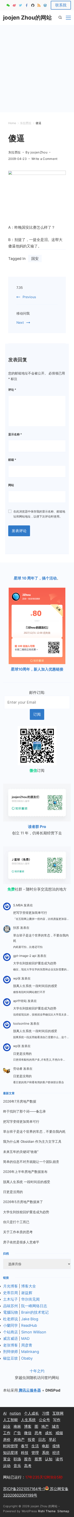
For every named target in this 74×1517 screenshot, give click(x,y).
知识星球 (10, 1452)
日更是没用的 (22, 1054)
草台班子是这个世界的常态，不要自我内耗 (41, 938)
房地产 (19, 1439)
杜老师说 (11, 1319)
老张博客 (10, 1345)
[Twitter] (20, 5)
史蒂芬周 (10, 1293)
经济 (56, 1452)
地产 (45, 1426)
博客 (27, 1426)
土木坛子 (10, 1299)
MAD (25, 1338)
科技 (24, 1452)
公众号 (44, 1420)
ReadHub (29, 1325)
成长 (48, 1433)
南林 (17, 1426)
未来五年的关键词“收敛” (20, 1152)
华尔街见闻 (30, 1299)
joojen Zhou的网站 (27, 17)
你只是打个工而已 (16, 1222)
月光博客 (10, 1286)
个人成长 (31, 1413)
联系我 (60, 5)
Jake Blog (29, 1319)
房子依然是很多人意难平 (21, 1242)
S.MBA (18, 905)
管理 (35, 1452)
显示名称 (15, 434)
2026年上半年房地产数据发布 (25, 1172)
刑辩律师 (10, 1351)
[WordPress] (45, 5)
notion (15, 1413)
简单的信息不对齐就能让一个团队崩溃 (31, 1162)
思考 (38, 1433)
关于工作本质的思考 (18, 1232)
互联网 (58, 1413)
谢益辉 (26, 1293)
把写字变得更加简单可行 (30, 913)
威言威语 (10, 1338)
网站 (11, 485)
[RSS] (38, 5)
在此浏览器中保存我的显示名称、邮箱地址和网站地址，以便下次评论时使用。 (39, 514)
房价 (6, 1439)
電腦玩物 (10, 1312)
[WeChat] (8, 5)
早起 (52, 1439)
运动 (6, 1466)
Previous (29, 297)
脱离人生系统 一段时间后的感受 (35, 986)
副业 (6, 1426)
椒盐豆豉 (10, 1358)
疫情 (56, 1446)
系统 (45, 1452)
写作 (56, 1420)
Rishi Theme (47, 1511)
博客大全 (28, 1286)
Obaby (27, 1358)
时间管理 (10, 1446)
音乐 (17, 1466)
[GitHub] (32, 5)
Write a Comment (44, 159)
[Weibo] (14, 5)
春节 (24, 1446)
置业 (6, 1459)
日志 (42, 1439)
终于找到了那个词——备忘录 (24, 1111)
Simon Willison (33, 1332)
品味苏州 (10, 1306)
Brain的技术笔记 (35, 1312)
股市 (27, 1459)
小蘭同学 (10, 1325)
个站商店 (10, 1332)
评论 (12, 389)
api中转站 (20, 1001)
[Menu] (68, 18)
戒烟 (59, 1433)
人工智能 (10, 1420)
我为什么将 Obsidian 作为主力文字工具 (32, 1141)
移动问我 (23, 313)
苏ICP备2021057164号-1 (24, 1489)
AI (5, 1413)
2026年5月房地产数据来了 (23, 1202)
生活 (35, 1446)
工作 (6, 1433)
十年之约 (37, 1371)
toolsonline (21, 1023)
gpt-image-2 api (24, 956)
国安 (35, 258)
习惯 (45, 1413)
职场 (17, 1459)
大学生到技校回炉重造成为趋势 (34, 963)
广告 (17, 1433)
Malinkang (30, 1351)
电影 (45, 1446)
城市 (55, 1426)
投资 (31, 1439)
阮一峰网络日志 (34, 1306)
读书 (59, 1459)
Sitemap (63, 1511)
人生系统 (28, 1420)
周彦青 (26, 1345)
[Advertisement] (37, 64)
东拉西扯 (14, 152)
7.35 (19, 287)
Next (20, 322)
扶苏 (16, 928)
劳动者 (17, 1069)
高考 (27, 1466)
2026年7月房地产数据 (19, 1101)
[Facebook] (26, 5)
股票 (38, 1459)
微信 (27, 1433)
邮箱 (12, 459)
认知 (48, 1459)
